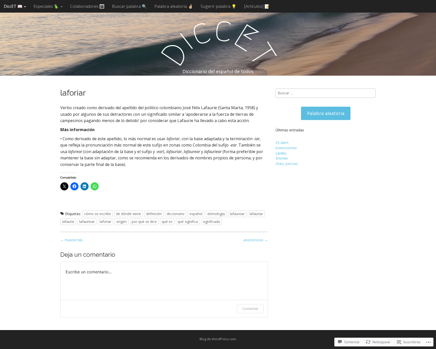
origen (121, 221)
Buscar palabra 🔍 (129, 6)
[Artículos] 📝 (256, 6)
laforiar (105, 221)
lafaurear (237, 213)
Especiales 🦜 (47, 6)
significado (211, 221)
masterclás (71, 240)
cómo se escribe (97, 213)
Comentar (250, 308)
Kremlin (282, 158)
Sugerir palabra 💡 (218, 6)
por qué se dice (144, 221)
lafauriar (256, 213)
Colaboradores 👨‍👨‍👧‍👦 (87, 6)
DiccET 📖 (13, 6)
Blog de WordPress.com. (218, 339)
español (195, 213)
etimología (216, 213)
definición (154, 213)
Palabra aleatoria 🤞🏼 (173, 6)
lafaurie (68, 221)
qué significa (188, 221)
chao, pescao (287, 163)
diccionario (175, 213)
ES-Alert (282, 142)
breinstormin (286, 148)
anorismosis (255, 240)
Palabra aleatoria (325, 113)
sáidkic (281, 153)
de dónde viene (128, 213)
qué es (167, 221)
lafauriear (87, 221)
